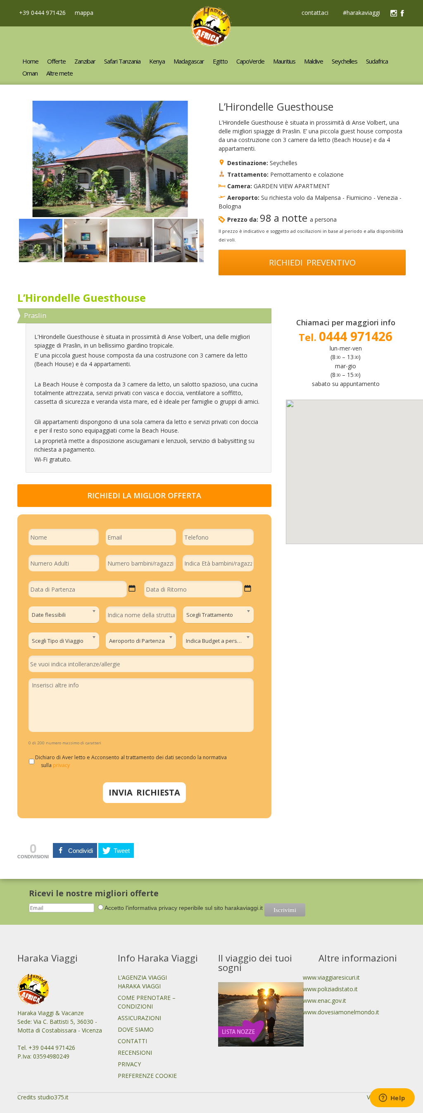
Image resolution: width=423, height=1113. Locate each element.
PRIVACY (129, 1064)
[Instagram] (393, 13)
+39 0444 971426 (41, 13)
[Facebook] (402, 13)
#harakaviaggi (361, 13)
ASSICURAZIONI (139, 1018)
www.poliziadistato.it (330, 989)
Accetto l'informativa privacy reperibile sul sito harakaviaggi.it (184, 908)
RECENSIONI (135, 1052)
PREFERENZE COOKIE (147, 1076)
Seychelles (283, 163)
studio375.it (53, 1097)
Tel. (345, 337)
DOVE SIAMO (136, 1029)
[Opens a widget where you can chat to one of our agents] (392, 1098)
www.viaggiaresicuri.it (331, 977)
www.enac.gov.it (324, 1000)
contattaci (315, 13)
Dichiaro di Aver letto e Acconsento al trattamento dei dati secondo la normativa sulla (134, 761)
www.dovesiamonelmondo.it (341, 1012)
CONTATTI (132, 1041)
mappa (83, 13)
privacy (61, 765)
